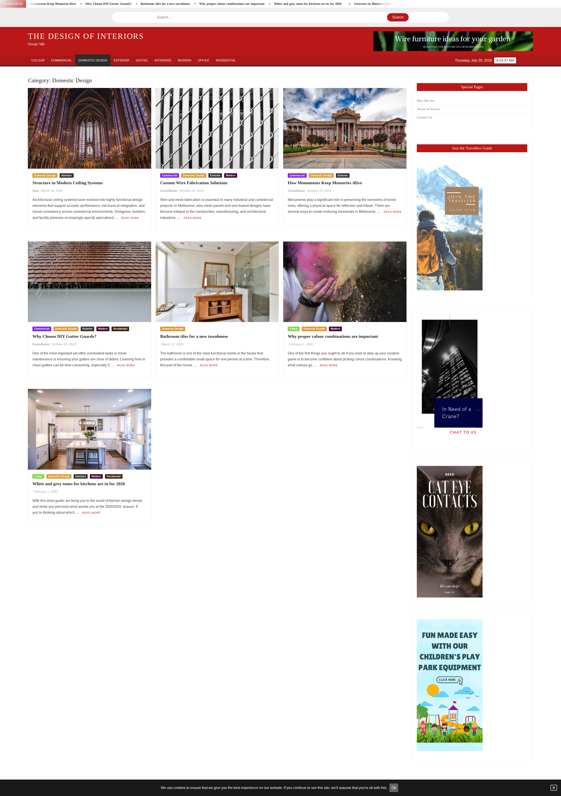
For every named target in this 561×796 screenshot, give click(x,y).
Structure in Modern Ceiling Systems (330, 3)
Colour (37, 60)
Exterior (121, 60)
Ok (394, 788)
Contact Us (424, 117)
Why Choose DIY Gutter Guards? (59, 3)
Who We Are (425, 100)
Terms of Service (428, 109)
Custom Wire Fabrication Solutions (389, 3)
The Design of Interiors (86, 36)
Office (203, 60)
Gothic (142, 60)
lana (35, 190)
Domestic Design (92, 60)
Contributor (169, 190)
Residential (226, 60)
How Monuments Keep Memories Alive (325, 182)
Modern (184, 60)
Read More (130, 218)
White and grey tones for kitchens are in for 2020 (258, 3)
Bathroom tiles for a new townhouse (116, 3)
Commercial (61, 60)
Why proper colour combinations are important (182, 3)
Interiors (162, 60)
